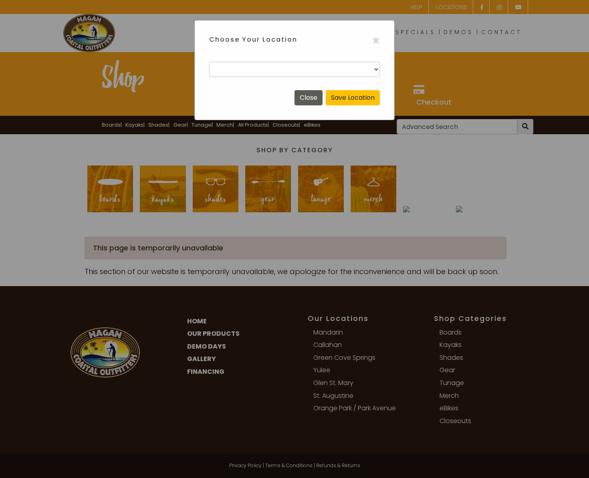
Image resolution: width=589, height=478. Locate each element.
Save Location (353, 97)
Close (308, 97)
